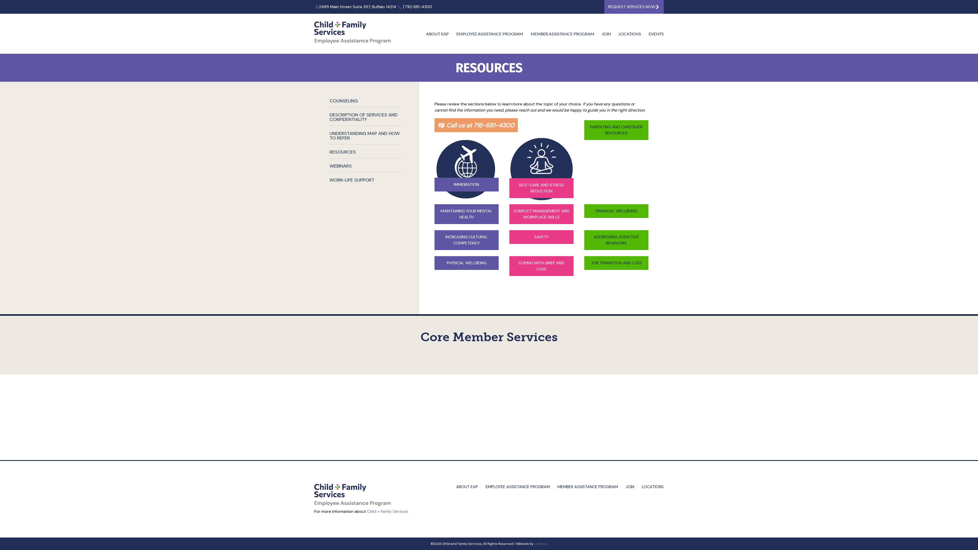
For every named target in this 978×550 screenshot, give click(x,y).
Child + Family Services (387, 511)
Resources (343, 152)
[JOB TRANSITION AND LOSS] (616, 286)
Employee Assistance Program (489, 34)
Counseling (344, 101)
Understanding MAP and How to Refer (365, 135)
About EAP (437, 34)
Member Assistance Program (562, 34)
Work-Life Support (352, 180)
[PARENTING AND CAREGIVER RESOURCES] (616, 153)
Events (656, 34)
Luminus (540, 544)
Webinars (341, 166)
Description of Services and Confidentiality (364, 117)
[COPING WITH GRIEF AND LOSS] (541, 289)
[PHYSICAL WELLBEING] (466, 286)
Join (606, 34)
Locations (630, 34)
